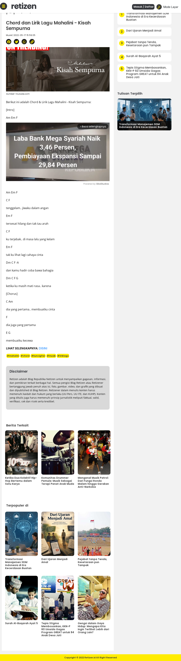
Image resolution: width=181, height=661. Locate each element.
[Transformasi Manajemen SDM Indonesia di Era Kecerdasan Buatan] (144, 114)
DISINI (43, 348)
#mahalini (13, 355)
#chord (25, 355)
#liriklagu (63, 355)
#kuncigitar (38, 355)
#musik (51, 355)
